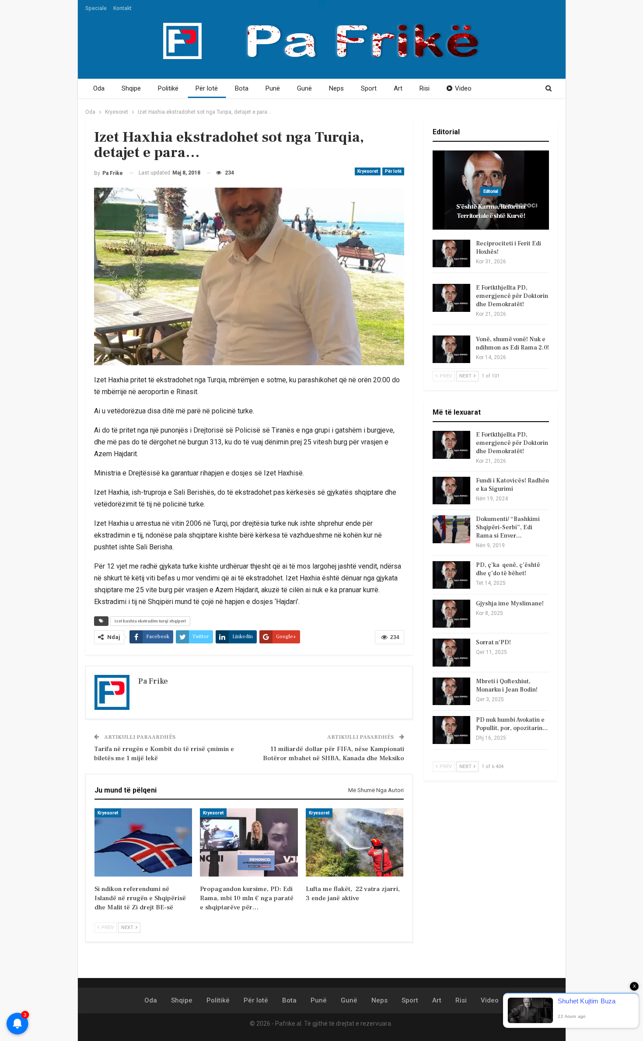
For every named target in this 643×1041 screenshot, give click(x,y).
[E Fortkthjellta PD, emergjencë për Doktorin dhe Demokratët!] (451, 298)
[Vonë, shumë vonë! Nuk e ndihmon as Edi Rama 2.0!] (451, 349)
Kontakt (122, 8)
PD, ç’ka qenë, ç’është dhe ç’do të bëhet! (508, 569)
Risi (424, 88)
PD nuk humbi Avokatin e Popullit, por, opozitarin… (512, 724)
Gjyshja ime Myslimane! (510, 604)
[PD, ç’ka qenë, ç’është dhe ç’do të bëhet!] (451, 575)
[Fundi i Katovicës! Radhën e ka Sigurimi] (451, 491)
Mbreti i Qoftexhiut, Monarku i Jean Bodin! (507, 686)
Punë (273, 88)
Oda (99, 88)
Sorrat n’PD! (493, 642)
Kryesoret (367, 171)
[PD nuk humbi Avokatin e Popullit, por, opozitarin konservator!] (451, 730)
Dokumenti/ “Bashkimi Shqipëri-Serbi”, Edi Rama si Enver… (508, 527)
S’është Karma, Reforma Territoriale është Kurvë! (490, 211)
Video (463, 88)
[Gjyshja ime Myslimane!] (451, 614)
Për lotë (207, 88)
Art (398, 88)
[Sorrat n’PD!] (451, 653)
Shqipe (131, 88)
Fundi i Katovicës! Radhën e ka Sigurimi (512, 485)
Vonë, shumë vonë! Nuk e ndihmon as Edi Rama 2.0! (512, 343)
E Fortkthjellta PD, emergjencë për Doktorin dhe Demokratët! (512, 296)
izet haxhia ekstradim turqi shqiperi (150, 621)
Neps (336, 88)
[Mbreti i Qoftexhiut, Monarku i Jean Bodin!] (451, 692)
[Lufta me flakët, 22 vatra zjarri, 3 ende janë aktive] (354, 842)
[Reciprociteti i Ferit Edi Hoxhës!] (451, 254)
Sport (369, 88)
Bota (241, 88)
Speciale (96, 8)
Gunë (304, 88)
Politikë (168, 88)
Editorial (490, 191)
